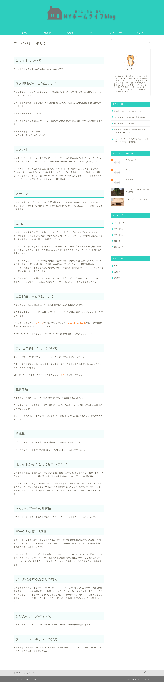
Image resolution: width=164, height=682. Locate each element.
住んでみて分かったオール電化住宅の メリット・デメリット (132, 131)
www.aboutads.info (77, 323)
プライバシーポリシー (22, 679)
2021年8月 (118, 235)
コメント (139, 32)
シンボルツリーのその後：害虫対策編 (129, 117)
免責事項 (36, 679)
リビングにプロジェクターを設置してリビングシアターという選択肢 (131, 140)
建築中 (47, 32)
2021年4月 (118, 241)
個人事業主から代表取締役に (126, 123)
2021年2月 (118, 247)
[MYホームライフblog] (82, 27)
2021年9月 (118, 229)
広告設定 (40, 323)
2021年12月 (119, 223)
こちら (64, 375)
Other (93, 32)
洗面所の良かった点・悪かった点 (127, 111)
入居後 (70, 32)
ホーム (24, 32)
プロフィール (116, 32)
